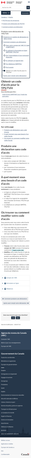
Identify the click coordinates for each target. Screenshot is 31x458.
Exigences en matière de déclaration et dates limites (16, 38)
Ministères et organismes (8, 361)
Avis (2, 451)
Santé (2, 388)
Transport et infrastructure (9, 409)
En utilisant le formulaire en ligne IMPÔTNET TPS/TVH (16, 51)
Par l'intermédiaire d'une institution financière (17, 56)
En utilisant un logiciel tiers (14, 60)
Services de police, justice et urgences (12, 405)
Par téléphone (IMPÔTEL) (14, 64)
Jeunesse (3, 430)
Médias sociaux (5, 440)
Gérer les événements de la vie (10, 434)
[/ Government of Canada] (11, 2)
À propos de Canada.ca (7, 447)
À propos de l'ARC (6, 346)
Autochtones (4, 423)
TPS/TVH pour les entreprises (10, 20)
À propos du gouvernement (9, 364)
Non (18, 317)
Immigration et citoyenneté (9, 374)
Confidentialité (5, 454)
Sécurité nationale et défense (9, 398)
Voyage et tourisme (6, 377)
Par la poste (9, 67)
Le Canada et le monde (7, 413)
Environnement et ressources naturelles (12, 395)
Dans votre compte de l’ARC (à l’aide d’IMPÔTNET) (17, 46)
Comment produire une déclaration (12, 27)
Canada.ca (4, 17)
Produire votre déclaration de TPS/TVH (13, 24)
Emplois (3, 370)
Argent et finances (6, 416)
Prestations (4, 384)
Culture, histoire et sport (8, 402)
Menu (7, 13)
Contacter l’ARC (5, 339)
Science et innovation (7, 420)
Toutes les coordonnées (8, 357)
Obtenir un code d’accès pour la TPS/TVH (16, 71)
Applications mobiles (7, 444)
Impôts (11, 17)
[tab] (15, 277)
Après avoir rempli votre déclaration (15, 76)
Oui (13, 317)
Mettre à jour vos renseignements (11, 343)
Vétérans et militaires (7, 427)
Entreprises (4, 381)
